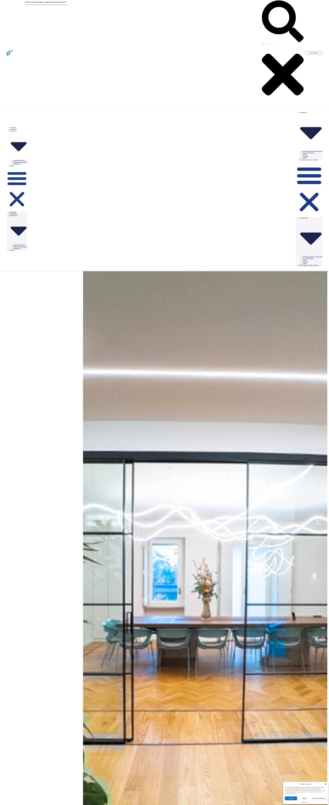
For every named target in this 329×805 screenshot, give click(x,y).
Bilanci (305, 155)
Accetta (291, 798)
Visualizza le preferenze (318, 798)
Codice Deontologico (20, 162)
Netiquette (16, 164)
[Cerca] (283, 41)
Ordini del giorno (308, 153)
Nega (304, 798)
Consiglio (13, 127)
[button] (325, 784)
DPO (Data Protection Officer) (308, 160)
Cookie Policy (305, 802)
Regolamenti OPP (19, 160)
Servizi (12, 165)
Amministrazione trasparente (312, 151)
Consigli (305, 156)
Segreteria (13, 129)
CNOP (304, 158)
